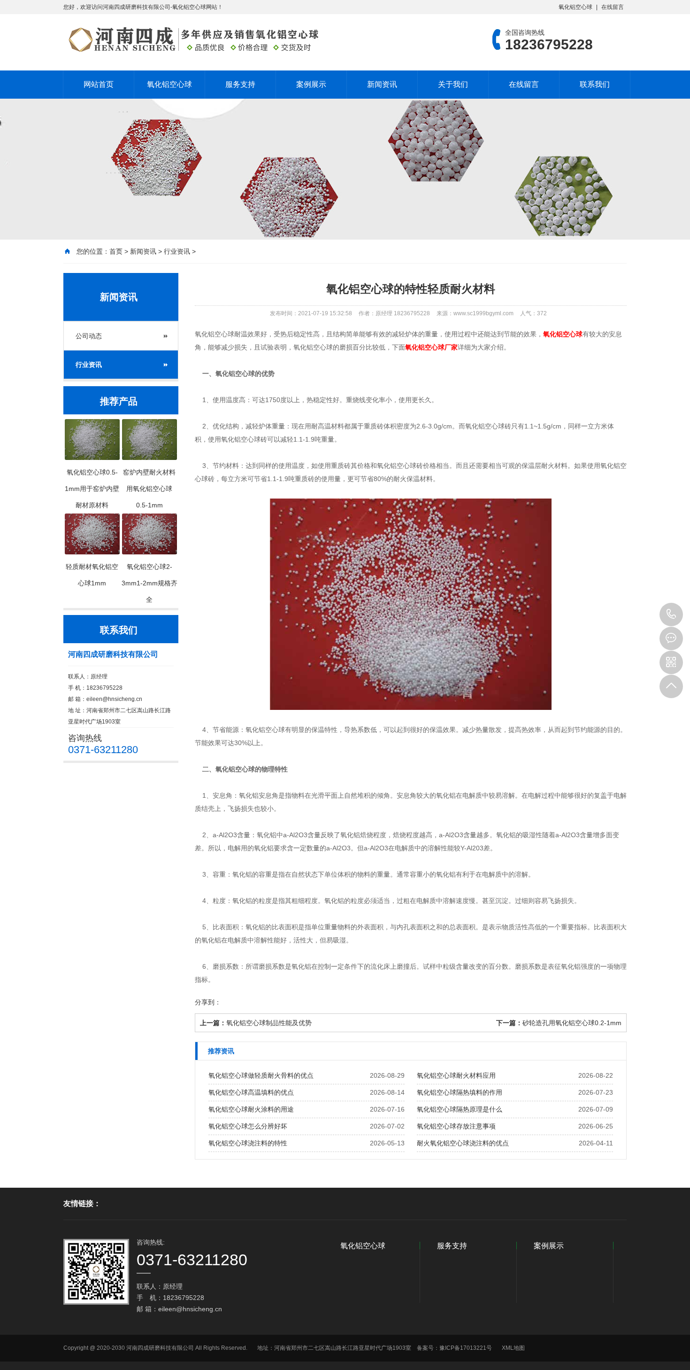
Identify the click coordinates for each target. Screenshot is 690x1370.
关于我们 (453, 84)
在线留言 (612, 7)
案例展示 (311, 84)
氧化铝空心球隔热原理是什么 (459, 1109)
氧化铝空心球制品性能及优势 (269, 1023)
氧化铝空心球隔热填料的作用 (459, 1092)
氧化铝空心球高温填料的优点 (251, 1092)
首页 (116, 251)
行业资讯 (177, 251)
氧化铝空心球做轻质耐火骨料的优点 (261, 1075)
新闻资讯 (382, 84)
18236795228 (671, 614)
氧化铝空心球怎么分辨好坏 (247, 1126)
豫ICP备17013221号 (465, 1348)
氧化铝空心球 (575, 7)
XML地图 (513, 1348)
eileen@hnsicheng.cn (114, 699)
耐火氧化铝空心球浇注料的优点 (463, 1143)
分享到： (208, 1002)
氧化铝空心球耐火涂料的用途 (251, 1109)
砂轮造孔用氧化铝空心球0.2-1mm (571, 1023)
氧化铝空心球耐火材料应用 (456, 1075)
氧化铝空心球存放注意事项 (456, 1126)
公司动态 (89, 336)
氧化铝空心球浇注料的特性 (247, 1143)
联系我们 (595, 84)
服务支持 (240, 84)
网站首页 (99, 84)
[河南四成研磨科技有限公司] (192, 39)
